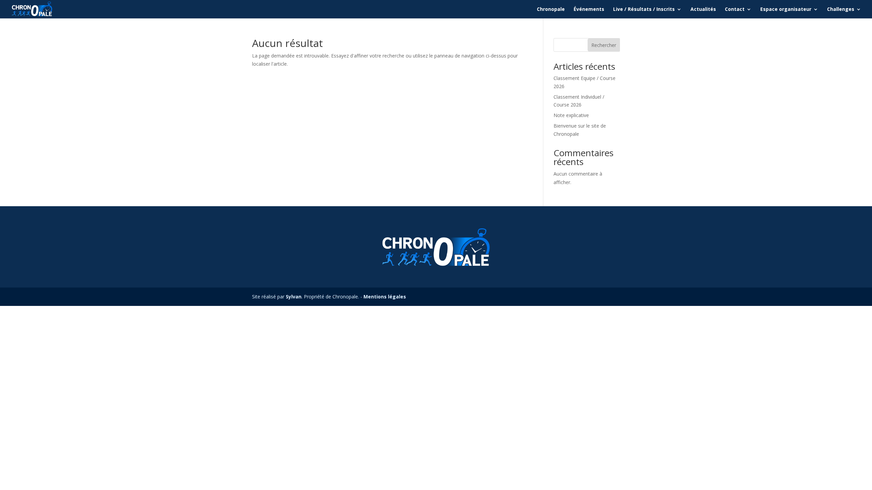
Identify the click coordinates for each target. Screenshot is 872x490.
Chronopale (551, 9)
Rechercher (603, 45)
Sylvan (293, 296)
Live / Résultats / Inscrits (644, 9)
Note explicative (571, 115)
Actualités (703, 9)
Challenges (840, 9)
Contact (735, 9)
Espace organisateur (785, 9)
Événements (589, 9)
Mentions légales (384, 296)
